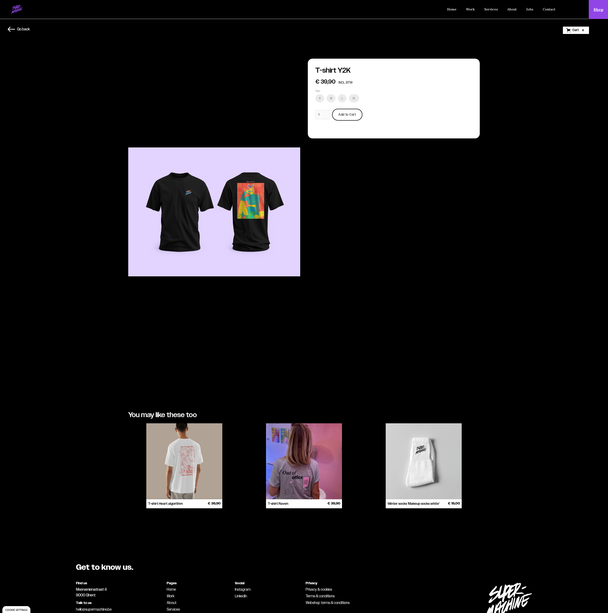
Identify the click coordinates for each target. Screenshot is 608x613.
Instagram (243, 589)
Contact (549, 9)
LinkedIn (241, 596)
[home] (17, 9)
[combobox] (570, 9)
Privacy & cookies (319, 589)
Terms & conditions (320, 596)
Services (491, 9)
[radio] (319, 98)
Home (451, 9)
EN (570, 9)
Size (317, 91)
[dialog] (16, 609)
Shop (598, 9)
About (512, 9)
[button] (576, 30)
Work (470, 9)
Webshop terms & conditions (328, 602)
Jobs (529, 9)
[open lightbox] (214, 214)
